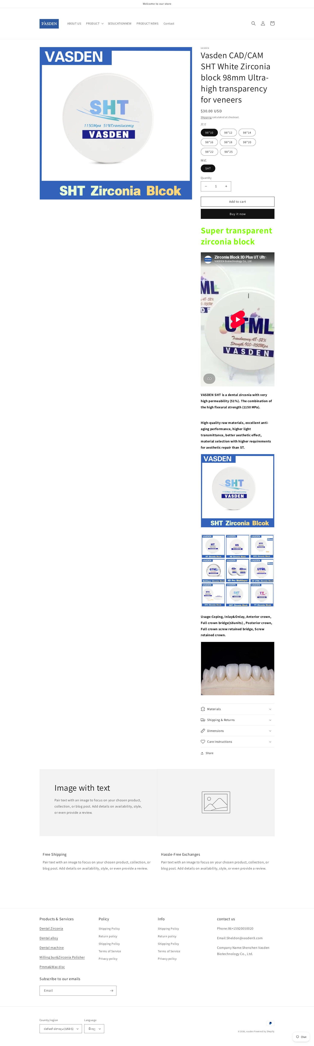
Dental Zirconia (51, 928)
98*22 (209, 152)
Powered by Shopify (264, 1031)
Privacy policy (108, 959)
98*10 (209, 132)
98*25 (228, 152)
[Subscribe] (111, 991)
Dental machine (52, 947)
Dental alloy (49, 938)
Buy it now (238, 214)
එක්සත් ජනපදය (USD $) (58, 1029)
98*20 (247, 142)
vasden (249, 1031)
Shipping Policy (109, 928)
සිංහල (92, 1029)
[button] (94, 23)
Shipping (206, 117)
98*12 (228, 132)
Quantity (206, 178)
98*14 (247, 132)
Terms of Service (110, 951)
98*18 (228, 142)
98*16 (209, 142)
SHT (208, 168)
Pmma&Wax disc (52, 967)
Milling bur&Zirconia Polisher (62, 957)
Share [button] (210, 753)
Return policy (108, 936)
